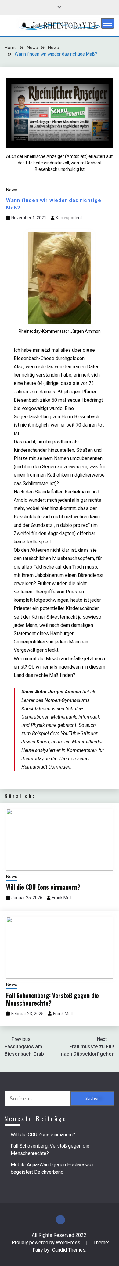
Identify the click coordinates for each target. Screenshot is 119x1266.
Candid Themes (68, 1250)
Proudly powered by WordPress (46, 1242)
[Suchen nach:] (37, 1098)
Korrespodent (69, 217)
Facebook (60, 1219)
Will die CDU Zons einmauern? (43, 887)
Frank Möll (61, 897)
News (11, 190)
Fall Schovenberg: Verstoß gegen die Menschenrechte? (52, 999)
